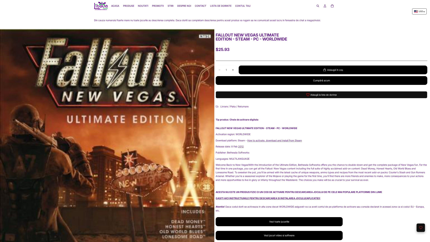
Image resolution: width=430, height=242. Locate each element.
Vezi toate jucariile (279, 221)
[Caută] (317, 6)
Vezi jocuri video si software (279, 235)
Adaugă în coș (335, 69)
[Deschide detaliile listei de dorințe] (421, 228)
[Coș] (332, 6)
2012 (241, 146)
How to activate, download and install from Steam (274, 140)
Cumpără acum (321, 80)
